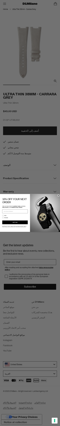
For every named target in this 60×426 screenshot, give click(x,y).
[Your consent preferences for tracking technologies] (55, 421)
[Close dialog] (58, 196)
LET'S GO (15, 222)
